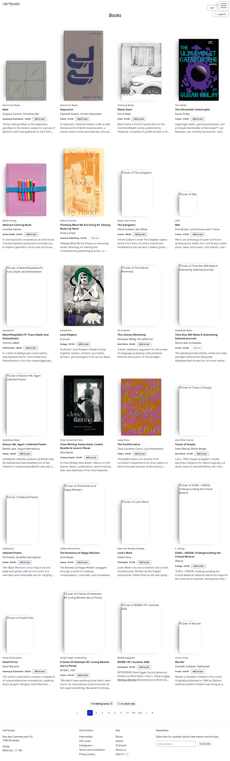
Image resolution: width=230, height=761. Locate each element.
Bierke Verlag (9, 220)
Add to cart (40, 119)
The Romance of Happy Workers (80, 553)
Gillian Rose (124, 557)
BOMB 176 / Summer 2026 (133, 662)
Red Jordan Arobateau (188, 343)
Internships (86, 736)
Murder (179, 662)
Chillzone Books (126, 105)
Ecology (63, 344)
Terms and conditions (92, 749)
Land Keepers (68, 334)
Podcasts (121, 745)
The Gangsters (126, 225)
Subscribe (205, 743)
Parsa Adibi (124, 114)
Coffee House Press (70, 548)
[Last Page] (152, 713)
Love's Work (125, 553)
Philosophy (123, 562)
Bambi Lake (9, 448)
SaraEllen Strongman (28, 557)
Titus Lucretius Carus (130, 448)
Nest (5, 109)
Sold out (95, 238)
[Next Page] (146, 713)
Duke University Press (71, 440)
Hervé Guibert (126, 229)
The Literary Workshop (132, 334)
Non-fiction (123, 344)
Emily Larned (67, 233)
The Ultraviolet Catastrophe (192, 109)
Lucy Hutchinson (153, 448)
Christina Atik (31, 114)
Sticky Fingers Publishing (73, 657)
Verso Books (124, 330)
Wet (177, 225)
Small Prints (10, 662)
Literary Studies (67, 457)
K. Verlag (179, 548)
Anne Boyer (67, 557)
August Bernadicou (28, 448)
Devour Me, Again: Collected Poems (24, 444)
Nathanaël (203, 666)
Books (119, 736)
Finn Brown (182, 229)
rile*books (11, 3)
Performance (9, 348)
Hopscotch (66, 109)
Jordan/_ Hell (67, 670)
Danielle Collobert (185, 666)
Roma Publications (12, 657)
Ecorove (65, 339)
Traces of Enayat (185, 444)
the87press (8, 548)
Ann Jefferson (145, 339)
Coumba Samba (12, 229)
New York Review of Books (131, 548)
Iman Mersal (182, 448)
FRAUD (179, 561)
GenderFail (8, 330)
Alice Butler (66, 452)
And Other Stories (184, 440)
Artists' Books (9, 234)
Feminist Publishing (69, 238)
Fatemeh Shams (69, 114)
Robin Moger (199, 448)
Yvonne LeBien (11, 343)
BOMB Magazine (126, 657)
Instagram (85, 745)
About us (121, 749)
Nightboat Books (183, 330)
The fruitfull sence (129, 444)
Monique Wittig (127, 339)
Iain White (141, 229)
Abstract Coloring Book (17, 225)
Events (119, 741)
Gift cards (85, 741)
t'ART (177, 220)
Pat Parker (9, 557)
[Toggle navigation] (223, 5)
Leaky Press (124, 440)
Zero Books (181, 105)
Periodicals (123, 667)
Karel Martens (11, 666)
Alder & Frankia (68, 220)
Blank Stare (125, 109)
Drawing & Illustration (13, 119)
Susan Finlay (182, 114)
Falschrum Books (11, 105)
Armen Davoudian (91, 114)
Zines (120, 119)
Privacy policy (87, 754)
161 (134, 712)
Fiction (178, 119)
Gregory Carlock (12, 114)
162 (140, 712)
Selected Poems (12, 553)
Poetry (63, 119)
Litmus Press (181, 657)
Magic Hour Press (127, 220)
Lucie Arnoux (197, 229)
